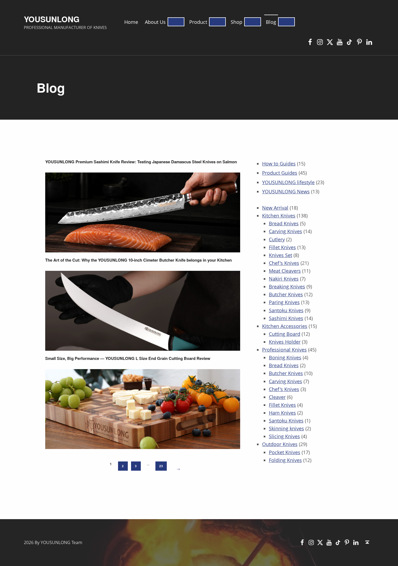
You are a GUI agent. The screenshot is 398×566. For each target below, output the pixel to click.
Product (198, 22)
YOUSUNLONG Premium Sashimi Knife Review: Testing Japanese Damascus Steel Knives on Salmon (141, 162)
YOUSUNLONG (52, 19)
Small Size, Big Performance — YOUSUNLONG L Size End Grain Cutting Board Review (127, 358)
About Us (155, 22)
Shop (236, 22)
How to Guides (279, 163)
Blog (271, 22)
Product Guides (279, 173)
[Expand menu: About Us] (176, 21)
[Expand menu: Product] (217, 21)
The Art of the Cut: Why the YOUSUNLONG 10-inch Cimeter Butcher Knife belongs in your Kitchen (138, 260)
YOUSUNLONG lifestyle (288, 182)
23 (161, 466)
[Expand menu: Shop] (252, 21)
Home (131, 22)
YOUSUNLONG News (286, 191)
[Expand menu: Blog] (286, 21)
